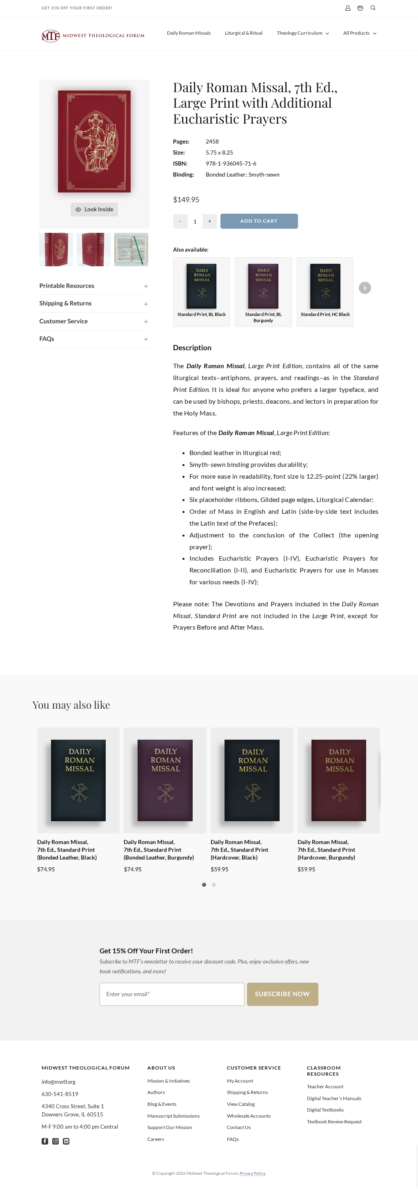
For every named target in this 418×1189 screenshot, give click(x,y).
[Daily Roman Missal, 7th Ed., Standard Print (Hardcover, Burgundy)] (339, 780)
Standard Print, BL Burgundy (263, 317)
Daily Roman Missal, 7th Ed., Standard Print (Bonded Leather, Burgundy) (159, 849)
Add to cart (259, 221)
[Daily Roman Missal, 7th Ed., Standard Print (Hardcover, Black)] (252, 780)
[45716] (94, 93)
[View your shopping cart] (360, 8)
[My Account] (348, 8)
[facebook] (45, 1141)
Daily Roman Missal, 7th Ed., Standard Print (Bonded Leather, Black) (67, 849)
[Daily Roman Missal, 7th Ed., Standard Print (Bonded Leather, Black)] (78, 780)
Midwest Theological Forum (86, 1068)
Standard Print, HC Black (325, 314)
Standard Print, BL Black (202, 314)
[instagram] (55, 1141)
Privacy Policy (252, 1173)
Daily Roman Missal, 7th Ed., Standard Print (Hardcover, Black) (239, 849)
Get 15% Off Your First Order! (77, 8)
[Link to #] (373, 7)
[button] (94, 286)
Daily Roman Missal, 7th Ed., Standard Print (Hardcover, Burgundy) (326, 849)
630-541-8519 (60, 1094)
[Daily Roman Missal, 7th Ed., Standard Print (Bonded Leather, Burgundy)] (165, 780)
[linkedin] (66, 1141)
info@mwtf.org (59, 1081)
